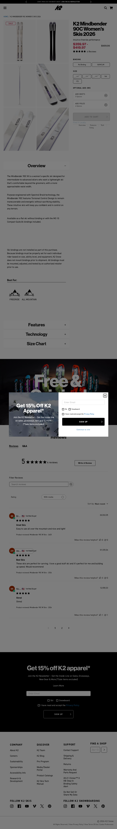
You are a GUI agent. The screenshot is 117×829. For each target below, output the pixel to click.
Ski (66, 409)
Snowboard (75, 409)
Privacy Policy (89, 414)
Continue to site (83, 429)
